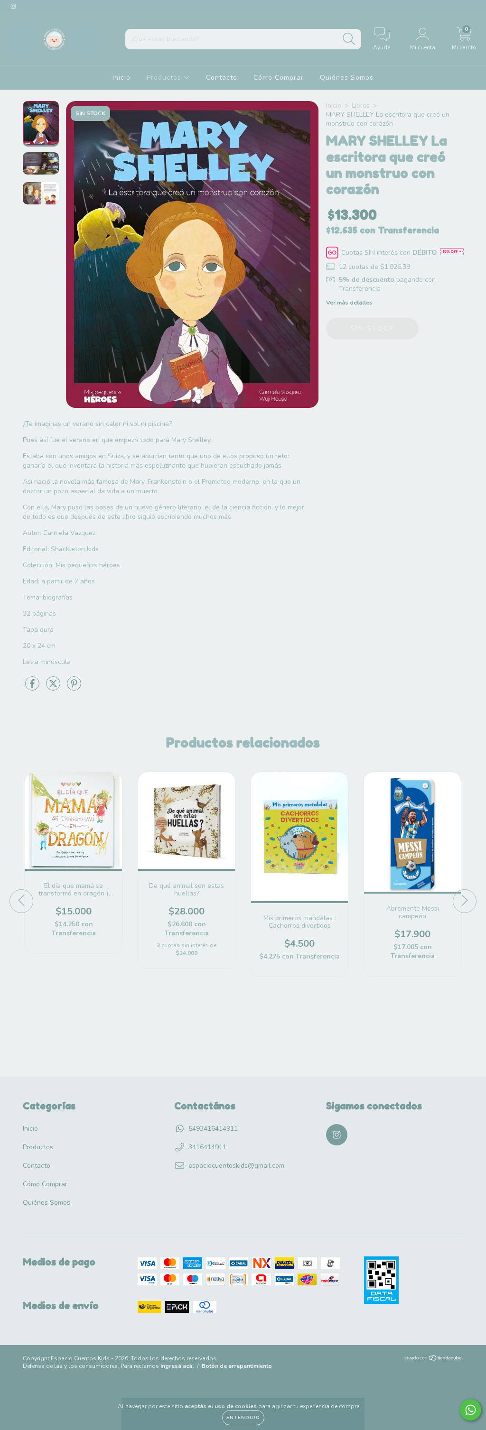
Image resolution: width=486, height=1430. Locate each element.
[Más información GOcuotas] (452, 252)
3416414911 (207, 1147)
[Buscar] (349, 39)
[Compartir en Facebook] (33, 687)
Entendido (243, 1417)
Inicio (121, 77)
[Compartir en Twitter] (54, 687)
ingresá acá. (177, 1366)
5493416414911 (213, 1128)
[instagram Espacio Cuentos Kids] (13, 6)
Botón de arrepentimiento (237, 1366)
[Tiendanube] (433, 1359)
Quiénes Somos (347, 77)
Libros (361, 105)
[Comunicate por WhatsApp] (470, 1410)
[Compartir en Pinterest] (74, 687)
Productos (165, 77)
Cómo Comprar (278, 77)
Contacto (221, 77)
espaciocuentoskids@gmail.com (236, 1165)
